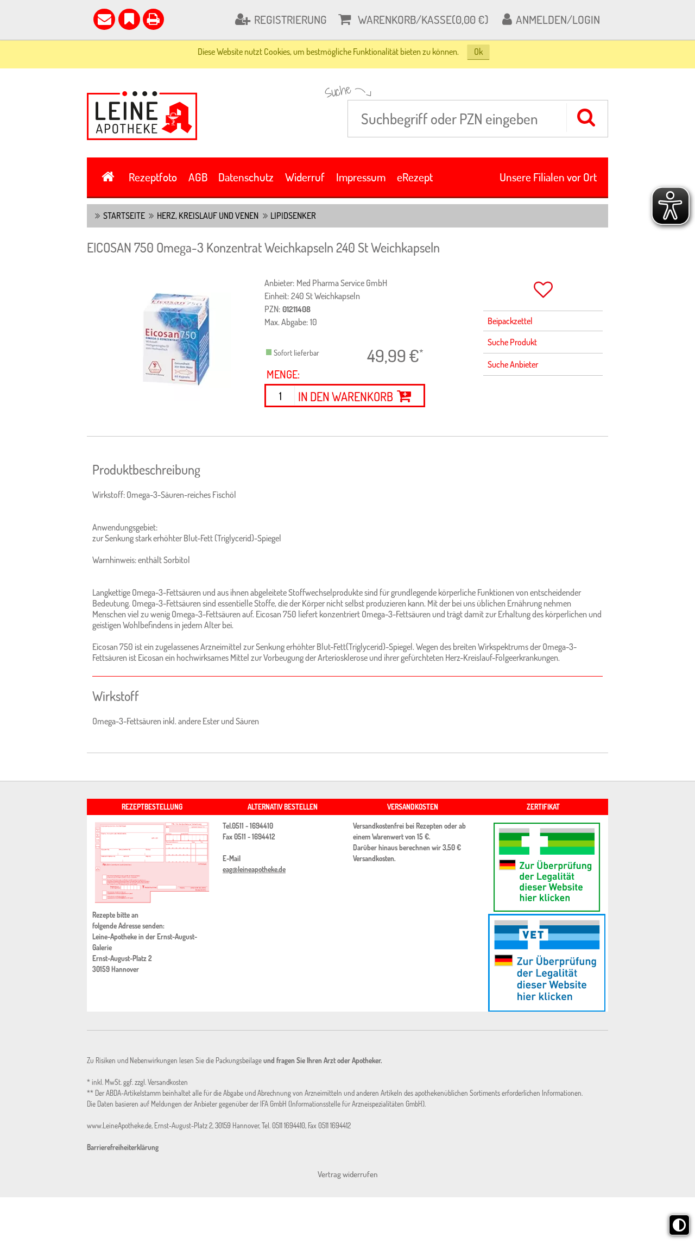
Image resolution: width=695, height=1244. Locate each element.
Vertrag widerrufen (348, 1174)
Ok (478, 51)
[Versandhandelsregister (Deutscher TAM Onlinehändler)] (543, 963)
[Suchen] (585, 117)
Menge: (283, 374)
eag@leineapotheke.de (254, 869)
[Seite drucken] (154, 19)
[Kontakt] (104, 19)
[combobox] (478, 119)
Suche (338, 91)
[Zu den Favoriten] (129, 19)
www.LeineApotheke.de (119, 1125)
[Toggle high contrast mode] (679, 1225)
